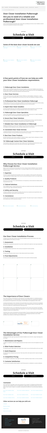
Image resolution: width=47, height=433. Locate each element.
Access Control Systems (7, 410)
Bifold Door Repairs (6, 406)
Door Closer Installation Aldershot (37, 390)
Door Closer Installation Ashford (9, 397)
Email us (13, 37)
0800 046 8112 (41, 2)
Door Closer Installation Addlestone (23, 390)
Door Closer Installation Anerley (22, 394)
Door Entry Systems (8, 425)
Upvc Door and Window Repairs (9, 419)
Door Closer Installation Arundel (36, 394)
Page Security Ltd (7, 3)
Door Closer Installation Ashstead (23, 397)
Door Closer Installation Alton (8, 394)
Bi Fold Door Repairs (8, 421)
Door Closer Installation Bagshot (36, 397)
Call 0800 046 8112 (34, 37)
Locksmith (5, 403)
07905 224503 (41, 4)
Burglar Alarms (6, 408)
